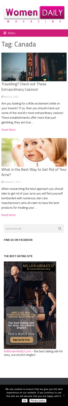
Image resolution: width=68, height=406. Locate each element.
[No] (63, 395)
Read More (8, 129)
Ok (24, 400)
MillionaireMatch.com (17, 351)
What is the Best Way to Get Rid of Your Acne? (34, 172)
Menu (11, 33)
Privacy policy (38, 400)
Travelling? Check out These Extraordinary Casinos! (23, 86)
